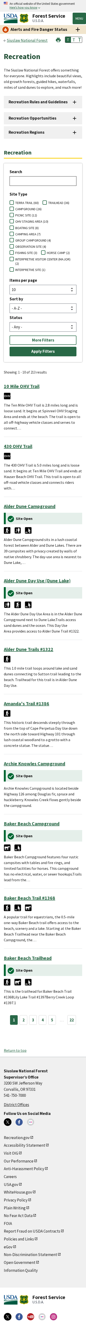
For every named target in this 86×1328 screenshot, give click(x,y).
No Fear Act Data (18, 1215)
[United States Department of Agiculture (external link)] (12, 18)
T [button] (68, 39)
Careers (10, 1176)
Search (16, 171)
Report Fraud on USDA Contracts (32, 1231)
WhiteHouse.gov (18, 1192)
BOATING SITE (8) (27, 228)
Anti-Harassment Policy (24, 1168)
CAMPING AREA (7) (28, 234)
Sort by (16, 299)
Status (16, 317)
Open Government (19, 1262)
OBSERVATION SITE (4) (30, 246)
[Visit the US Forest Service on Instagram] (53, 1317)
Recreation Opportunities (32, 118)
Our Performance (18, 1161)
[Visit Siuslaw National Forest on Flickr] (30, 1122)
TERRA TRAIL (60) (27, 203)
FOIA (8, 1223)
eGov (8, 1247)
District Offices (16, 1104)
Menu (79, 18)
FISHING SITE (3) (26, 253)
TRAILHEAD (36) (58, 203)
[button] (58, 39)
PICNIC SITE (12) (26, 215)
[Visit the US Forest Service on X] (7, 1317)
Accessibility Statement (24, 1145)
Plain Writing (15, 1208)
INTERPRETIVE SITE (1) (30, 270)
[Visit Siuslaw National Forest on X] (7, 1122)
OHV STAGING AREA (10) (31, 221)
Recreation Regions (26, 132)
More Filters (43, 340)
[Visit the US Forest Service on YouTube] (30, 1317)
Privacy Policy (15, 1200)
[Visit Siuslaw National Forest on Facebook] (19, 1122)
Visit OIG (11, 1153)
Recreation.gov (17, 1137)
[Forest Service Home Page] (24, 18)
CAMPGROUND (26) (28, 209)
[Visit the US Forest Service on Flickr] (42, 1317)
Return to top (15, 1050)
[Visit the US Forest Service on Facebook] (19, 1317)
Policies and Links (19, 1239)
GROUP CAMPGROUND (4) (33, 240)
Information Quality (21, 1270)
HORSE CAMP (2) (58, 253)
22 (72, 1020)
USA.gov (11, 1184)
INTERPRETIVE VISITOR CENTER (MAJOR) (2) (42, 261)
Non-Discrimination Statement (30, 1254)
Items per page (23, 280)
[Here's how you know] (43, 6)
